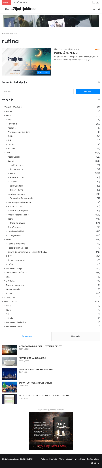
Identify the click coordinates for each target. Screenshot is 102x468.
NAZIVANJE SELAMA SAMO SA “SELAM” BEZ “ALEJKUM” (44, 395)
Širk (9, 140)
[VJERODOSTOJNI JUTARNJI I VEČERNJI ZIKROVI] (9, 350)
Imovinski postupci (16, 194)
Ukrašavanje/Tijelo (16, 231)
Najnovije (75, 336)
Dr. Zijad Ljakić (61, 49)
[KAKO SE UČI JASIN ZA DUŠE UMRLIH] (9, 387)
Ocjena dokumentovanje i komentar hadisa (27, 252)
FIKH (8, 153)
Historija (9, 318)
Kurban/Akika (16, 169)
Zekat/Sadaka (17, 186)
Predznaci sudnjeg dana (19, 132)
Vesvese (12, 148)
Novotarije (12, 123)
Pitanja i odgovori (66, 459)
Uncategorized (10, 297)
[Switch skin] (94, 10)
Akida (8, 306)
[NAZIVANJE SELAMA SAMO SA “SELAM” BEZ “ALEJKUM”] (9, 399)
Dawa (8, 310)
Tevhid (11, 144)
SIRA (8, 277)
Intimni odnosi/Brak (19, 210)
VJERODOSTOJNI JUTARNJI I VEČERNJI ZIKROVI (40, 346)
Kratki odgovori (17, 223)
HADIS (8, 239)
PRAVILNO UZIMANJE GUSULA (32, 358)
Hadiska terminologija (18, 248)
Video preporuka (13, 289)
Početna (7, 33)
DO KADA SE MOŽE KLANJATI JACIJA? (36, 369)
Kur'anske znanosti (16, 260)
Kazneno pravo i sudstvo (19, 202)
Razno (10, 219)
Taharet (13, 181)
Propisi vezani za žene (18, 214)
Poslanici (12, 128)
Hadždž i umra (17, 165)
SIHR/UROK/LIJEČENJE (16, 272)
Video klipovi (80, 459)
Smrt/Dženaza (14, 227)
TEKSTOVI (8, 293)
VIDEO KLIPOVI (10, 301)
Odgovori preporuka (15, 285)
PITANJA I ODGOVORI (13, 107)
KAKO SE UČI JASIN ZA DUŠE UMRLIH (35, 383)
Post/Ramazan (17, 177)
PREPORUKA (9, 281)
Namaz (13, 173)
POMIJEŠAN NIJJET (66, 53)
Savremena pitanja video (16, 322)
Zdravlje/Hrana (14, 235)
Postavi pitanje (93, 459)
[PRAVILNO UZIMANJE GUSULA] (9, 361)
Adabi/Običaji (14, 157)
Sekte (10, 136)
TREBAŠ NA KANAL (20, 2)
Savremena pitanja (14, 268)
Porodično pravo (15, 206)
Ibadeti (11, 161)
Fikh (7, 314)
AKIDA (8, 115)
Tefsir (10, 264)
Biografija (53, 459)
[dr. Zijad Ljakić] (23, 9)
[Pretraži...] (98, 10)
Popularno (27, 336)
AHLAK (9, 111)
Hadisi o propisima (16, 243)
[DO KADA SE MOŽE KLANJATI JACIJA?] (9, 374)
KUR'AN (9, 256)
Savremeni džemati (14, 326)
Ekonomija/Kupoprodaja (21, 198)
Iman (10, 119)
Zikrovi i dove (16, 190)
